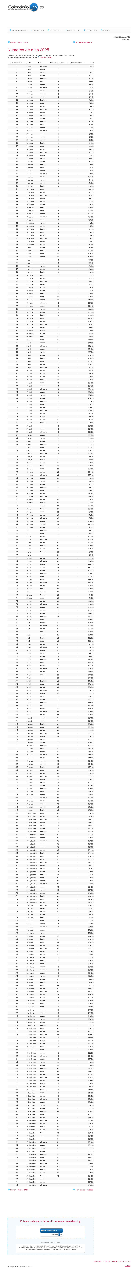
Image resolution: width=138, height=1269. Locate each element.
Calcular (105, 30)
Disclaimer (98, 1261)
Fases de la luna (73, 30)
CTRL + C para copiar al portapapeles (50, 1242)
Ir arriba (127, 1265)
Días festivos (38, 30)
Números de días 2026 (84, 42)
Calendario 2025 (45, 57)
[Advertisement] (60, 20)
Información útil (55, 30)
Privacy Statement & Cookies (113, 1261)
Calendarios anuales (19, 30)
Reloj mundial (91, 30)
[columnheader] (17, 63)
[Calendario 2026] (26, 7)
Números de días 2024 (19, 42)
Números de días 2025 (50, 1230)
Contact (127, 1261)
